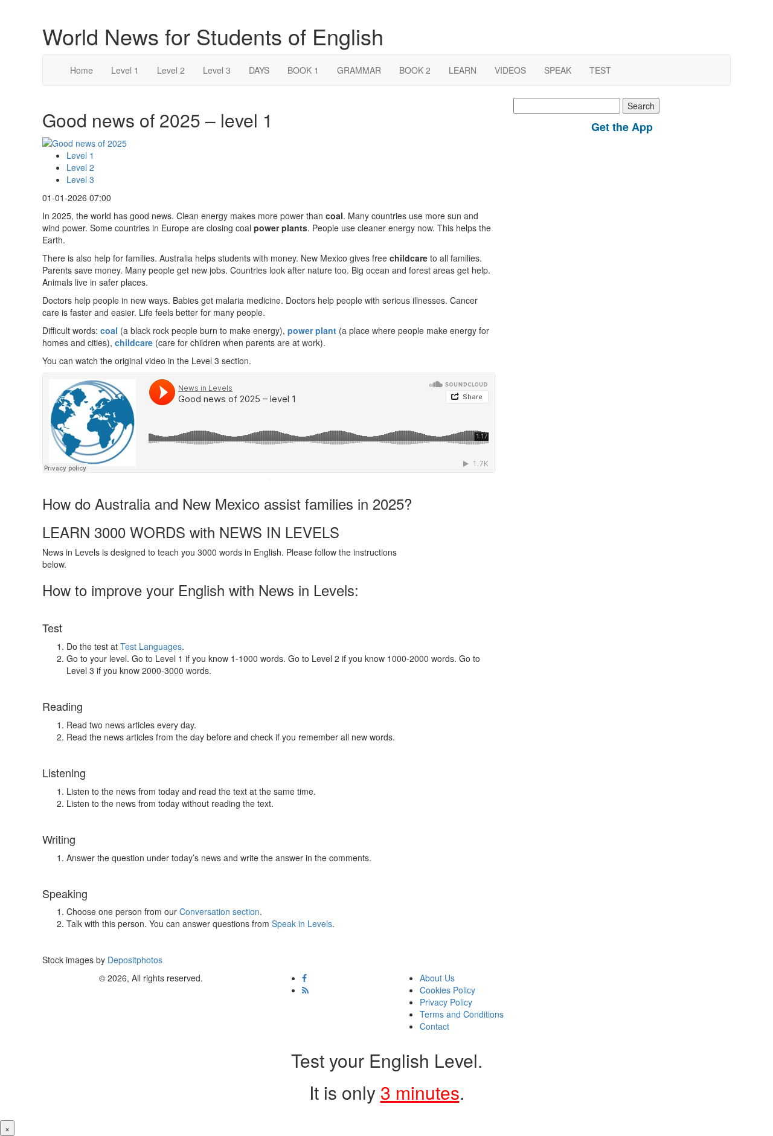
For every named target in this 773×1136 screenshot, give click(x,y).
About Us (437, 978)
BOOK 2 (415, 70)
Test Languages (151, 646)
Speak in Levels (302, 923)
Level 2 (171, 70)
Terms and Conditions (462, 1014)
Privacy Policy (446, 1002)
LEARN (462, 70)
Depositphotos (133, 960)
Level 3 (217, 70)
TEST (600, 70)
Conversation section (219, 911)
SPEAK (557, 70)
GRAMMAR (359, 70)
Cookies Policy (447, 990)
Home (81, 70)
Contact (434, 1026)
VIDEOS (510, 70)
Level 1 (125, 70)
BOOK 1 (303, 70)
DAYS (259, 70)
